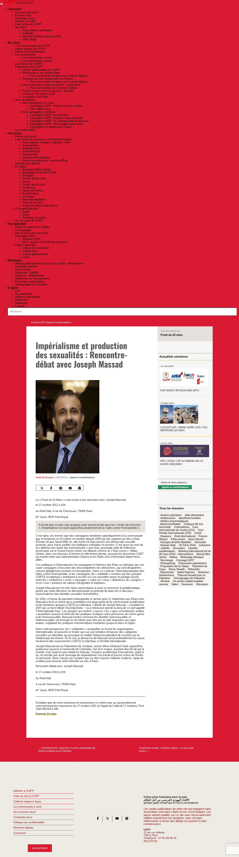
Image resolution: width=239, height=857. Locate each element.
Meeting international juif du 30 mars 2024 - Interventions (185, 553)
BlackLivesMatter (170, 524)
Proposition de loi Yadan (174, 566)
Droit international (184, 536)
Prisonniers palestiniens (193, 563)
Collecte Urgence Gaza (27, 801)
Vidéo (174, 584)
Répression (167, 572)
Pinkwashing (167, 563)
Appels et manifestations (58, 322)
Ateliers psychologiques (174, 520)
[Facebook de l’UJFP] (98, 819)
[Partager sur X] (41, 488)
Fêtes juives (178, 539)
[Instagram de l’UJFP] (127, 819)
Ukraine (165, 581)
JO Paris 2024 (187, 545)
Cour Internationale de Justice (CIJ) (178, 529)
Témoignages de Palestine (189, 578)
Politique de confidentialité (28, 822)
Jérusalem (179, 548)
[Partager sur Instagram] (60, 488)
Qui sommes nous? (24, 811)
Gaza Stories (196, 539)
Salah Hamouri (186, 572)
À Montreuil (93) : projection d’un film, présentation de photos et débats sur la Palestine (66, 749)
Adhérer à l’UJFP (23, 790)
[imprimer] (79, 488)
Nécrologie (166, 560)
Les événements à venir (27, 806)
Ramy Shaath (177, 569)
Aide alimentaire (194, 514)
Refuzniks (194, 569)
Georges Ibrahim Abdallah (175, 542)
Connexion (19, 832)
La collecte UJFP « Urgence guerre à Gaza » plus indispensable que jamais (183, 428)
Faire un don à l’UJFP (26, 795)
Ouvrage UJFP (185, 560)
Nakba (173, 557)
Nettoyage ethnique (192, 557)
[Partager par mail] (70, 488)
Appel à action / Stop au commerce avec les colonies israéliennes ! (181, 462)
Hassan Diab (168, 545)
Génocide (200, 542)
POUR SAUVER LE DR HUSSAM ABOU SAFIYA (179, 390)
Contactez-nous (22, 817)
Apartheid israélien (190, 517)
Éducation (202, 584)
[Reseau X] (107, 819)
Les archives (40, 848)
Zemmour (187, 584)
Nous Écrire (150, 840)
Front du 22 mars (45, 477)
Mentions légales (23, 827)
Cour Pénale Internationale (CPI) (181, 532)
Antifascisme (167, 517)
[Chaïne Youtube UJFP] (117, 819)
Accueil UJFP (38, 322)
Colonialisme (181, 527)
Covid (198, 533)
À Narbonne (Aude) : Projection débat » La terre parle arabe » (166, 749)
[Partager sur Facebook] (51, 488)
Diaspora (165, 536)
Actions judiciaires (170, 514)
